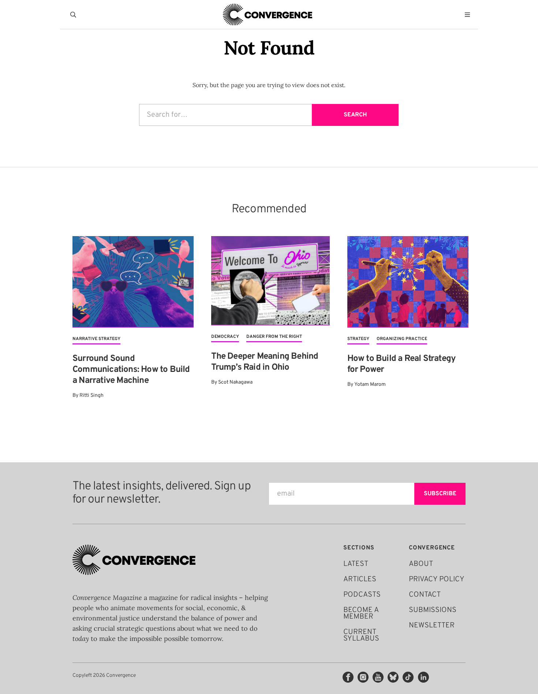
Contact (425, 595)
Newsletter (432, 625)
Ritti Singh (91, 395)
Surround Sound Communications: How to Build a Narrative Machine (131, 369)
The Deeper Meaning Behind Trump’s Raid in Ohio (264, 362)
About (421, 564)
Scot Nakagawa (235, 382)
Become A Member (360, 613)
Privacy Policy (436, 579)
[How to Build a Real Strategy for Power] (407, 282)
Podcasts (362, 595)
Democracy (225, 337)
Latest (355, 564)
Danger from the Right (274, 337)
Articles (359, 579)
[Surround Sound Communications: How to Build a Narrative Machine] (133, 282)
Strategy (358, 339)
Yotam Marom (370, 384)
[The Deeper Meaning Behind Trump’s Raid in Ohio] (270, 280)
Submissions (432, 610)
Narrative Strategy (96, 339)
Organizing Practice (402, 339)
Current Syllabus (361, 635)
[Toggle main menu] (469, 14)
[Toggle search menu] (74, 14)
